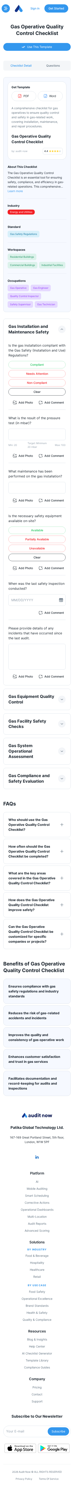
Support (37, 1401)
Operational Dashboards (37, 1209)
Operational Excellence (37, 1298)
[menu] (6, 8)
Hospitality (37, 1262)
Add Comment (54, 402)
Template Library (37, 1360)
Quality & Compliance (37, 1319)
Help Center (37, 1346)
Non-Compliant (37, 382)
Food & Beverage (37, 1255)
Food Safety (37, 1291)
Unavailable (37, 548)
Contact (37, 1394)
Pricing (37, 1387)
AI (37, 1181)
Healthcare (37, 1269)
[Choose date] (61, 600)
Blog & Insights (37, 1339)
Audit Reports (37, 1223)
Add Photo (25, 402)
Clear (37, 391)
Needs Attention (37, 373)
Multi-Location (37, 1216)
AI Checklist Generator (37, 1353)
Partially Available (37, 539)
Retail (37, 1276)
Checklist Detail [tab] (20, 65)
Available (37, 530)
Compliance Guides (37, 1367)
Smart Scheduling (37, 1195)
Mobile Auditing (37, 1188)
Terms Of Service (49, 1478)
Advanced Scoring (37, 1230)
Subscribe (58, 1431)
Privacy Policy (24, 1478)
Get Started (56, 8)
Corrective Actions (37, 1202)
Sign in (34, 8)
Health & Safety (37, 1312)
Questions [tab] (53, 65)
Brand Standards (37, 1305)
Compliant (37, 364)
